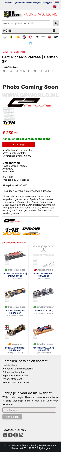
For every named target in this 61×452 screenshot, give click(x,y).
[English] (54, 6)
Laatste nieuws (10, 365)
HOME (7, 30)
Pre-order (19, 144)
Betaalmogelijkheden (13, 372)
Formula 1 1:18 (18, 52)
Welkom (8, 2)
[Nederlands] (56, 2)
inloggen (47, 2)
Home (5, 52)
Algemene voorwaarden (15, 375)
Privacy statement (12, 378)
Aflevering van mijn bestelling (18, 368)
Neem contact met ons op (16, 382)
